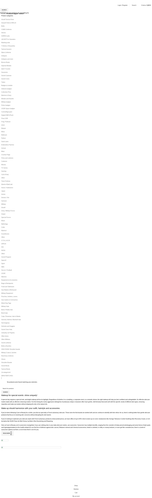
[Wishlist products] (138, 5)
